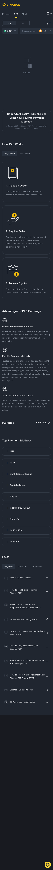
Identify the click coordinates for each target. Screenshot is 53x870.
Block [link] (25, 14)
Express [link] (6, 14)
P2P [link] (16, 14)
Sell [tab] (22, 23)
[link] (26, 451)
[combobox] (10, 31)
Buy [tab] (9, 23)
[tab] (6, 14)
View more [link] (41, 422)
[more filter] (48, 23)
